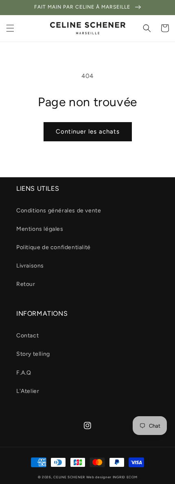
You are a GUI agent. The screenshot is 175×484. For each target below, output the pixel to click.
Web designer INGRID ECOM (112, 477)
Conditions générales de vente (58, 210)
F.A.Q (23, 372)
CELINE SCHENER (69, 477)
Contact (27, 335)
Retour (25, 284)
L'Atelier (27, 391)
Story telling (33, 353)
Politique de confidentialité (53, 247)
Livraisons (30, 265)
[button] (10, 28)
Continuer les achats (88, 131)
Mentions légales (39, 228)
